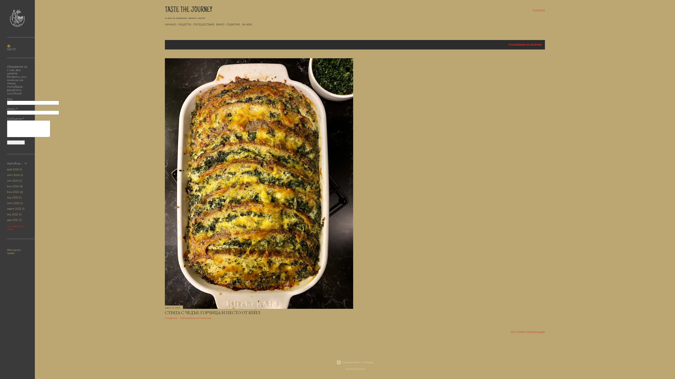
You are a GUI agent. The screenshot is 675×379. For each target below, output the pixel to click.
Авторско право (14, 251)
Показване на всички (525, 44)
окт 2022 (14, 203)
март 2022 (15, 208)
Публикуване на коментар (195, 318)
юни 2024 (14, 192)
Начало (170, 24)
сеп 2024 (14, 180)
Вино (220, 24)
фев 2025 (14, 169)
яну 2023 (14, 197)
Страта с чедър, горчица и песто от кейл (212, 312)
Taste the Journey (188, 10)
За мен (247, 24)
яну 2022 (14, 214)
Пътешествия (203, 24)
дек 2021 (14, 220)
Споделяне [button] (171, 318)
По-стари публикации (527, 332)
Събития (233, 24)
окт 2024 (14, 175)
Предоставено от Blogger (357, 362)
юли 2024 (14, 186)
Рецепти (184, 24)
